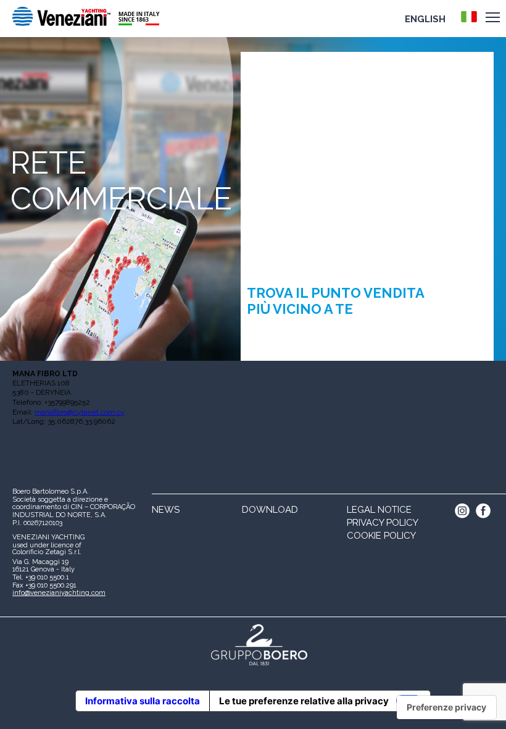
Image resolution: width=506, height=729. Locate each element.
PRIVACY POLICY (382, 522)
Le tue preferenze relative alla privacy (304, 701)
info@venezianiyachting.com (59, 593)
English (425, 19)
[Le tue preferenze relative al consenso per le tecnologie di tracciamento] (446, 707)
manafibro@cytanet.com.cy (80, 412)
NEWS (166, 509)
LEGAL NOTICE (379, 509)
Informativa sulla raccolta (142, 701)
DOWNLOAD (270, 509)
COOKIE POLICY (381, 535)
